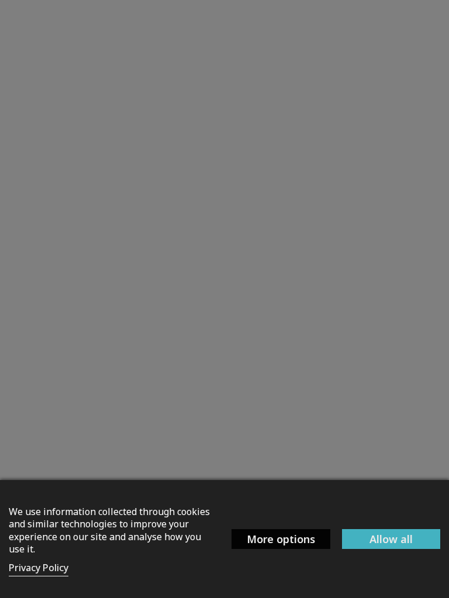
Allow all (391, 539)
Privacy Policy (38, 567)
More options (281, 539)
